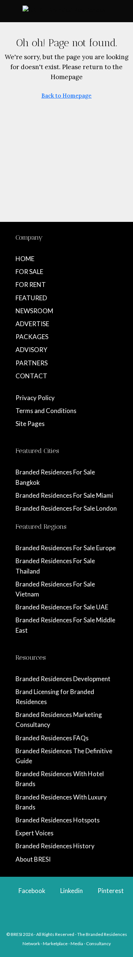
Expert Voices (35, 833)
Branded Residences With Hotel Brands (60, 779)
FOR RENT (31, 284)
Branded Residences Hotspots (58, 820)
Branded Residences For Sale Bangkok (55, 477)
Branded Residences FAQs (52, 738)
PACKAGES (32, 337)
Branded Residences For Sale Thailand (55, 566)
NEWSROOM (34, 311)
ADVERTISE (32, 324)
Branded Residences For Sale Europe (66, 548)
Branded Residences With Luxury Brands (61, 802)
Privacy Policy (35, 398)
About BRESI (33, 859)
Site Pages (30, 423)
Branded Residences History (55, 846)
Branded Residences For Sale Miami (64, 495)
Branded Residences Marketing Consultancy (59, 719)
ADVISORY (31, 350)
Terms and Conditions (46, 411)
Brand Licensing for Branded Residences (55, 697)
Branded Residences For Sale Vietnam (55, 589)
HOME (25, 259)
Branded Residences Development (63, 679)
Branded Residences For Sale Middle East (65, 625)
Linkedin (71, 891)
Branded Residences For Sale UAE (62, 607)
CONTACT (31, 376)
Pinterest (110, 891)
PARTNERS (32, 363)
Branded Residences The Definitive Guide (64, 756)
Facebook (31, 891)
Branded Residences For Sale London (66, 508)
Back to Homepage (66, 95)
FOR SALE (29, 271)
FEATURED (31, 298)
